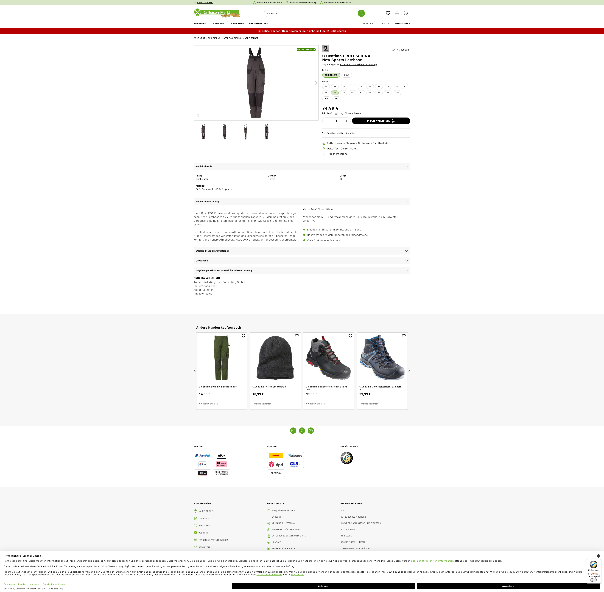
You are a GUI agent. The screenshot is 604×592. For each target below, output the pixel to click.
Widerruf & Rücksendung (286, 529)
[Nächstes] (316, 83)
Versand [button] (272, 447)
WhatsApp (204, 526)
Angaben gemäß (349, 64)
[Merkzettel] (388, 13)
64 (371, 93)
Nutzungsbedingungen (353, 517)
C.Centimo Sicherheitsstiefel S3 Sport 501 (380, 388)
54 (326, 93)
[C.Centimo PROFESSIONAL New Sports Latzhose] (256, 83)
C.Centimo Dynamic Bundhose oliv (218, 386)
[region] (256, 92)
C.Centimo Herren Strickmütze (269, 386)
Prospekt (204, 518)
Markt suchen (206, 511)
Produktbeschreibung (207, 201)
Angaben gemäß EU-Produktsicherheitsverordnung (224, 270)
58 (344, 93)
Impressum (346, 536)
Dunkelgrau (331, 75)
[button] (204, 131)
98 (388, 93)
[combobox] (314, 13)
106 (326, 99)
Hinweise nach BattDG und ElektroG (361, 523)
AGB (343, 511)
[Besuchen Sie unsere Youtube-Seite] (311, 430)
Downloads (202, 260)
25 (335, 87)
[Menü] (599, 561)
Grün (347, 75)
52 (405, 87)
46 (379, 87)
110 (336, 99)
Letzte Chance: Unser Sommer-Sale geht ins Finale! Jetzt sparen (304, 31)
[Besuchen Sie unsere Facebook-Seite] (302, 430)
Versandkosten (353, 113)
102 (397, 93)
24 (326, 87)
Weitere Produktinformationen (212, 251)
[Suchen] (361, 13)
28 (361, 87)
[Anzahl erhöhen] (346, 121)
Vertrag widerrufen (283, 548)
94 (379, 93)
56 (335, 93)
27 (352, 87)
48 (388, 87)
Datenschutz (348, 529)
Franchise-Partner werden (214, 540)
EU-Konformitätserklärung (356, 548)
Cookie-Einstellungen (353, 542)
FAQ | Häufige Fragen (283, 511)
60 (352, 93)
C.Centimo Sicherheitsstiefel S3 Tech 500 (326, 388)
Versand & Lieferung (283, 523)
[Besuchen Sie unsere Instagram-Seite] (293, 430)
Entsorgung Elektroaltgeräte (289, 536)
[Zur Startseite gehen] (219, 13)
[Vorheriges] (196, 83)
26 (344, 87)
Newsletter (205, 547)
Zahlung (277, 517)
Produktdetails (204, 166)
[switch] (593, 580)
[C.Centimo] (325, 48)
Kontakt (277, 542)
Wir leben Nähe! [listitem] (203, 503)
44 (370, 87)
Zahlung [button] (198, 447)
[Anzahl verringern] (326, 121)
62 (361, 93)
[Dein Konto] (397, 13)
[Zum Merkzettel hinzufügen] (243, 335)
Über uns (203, 533)
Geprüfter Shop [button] (349, 447)
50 (396, 87)
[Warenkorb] (405, 13)
